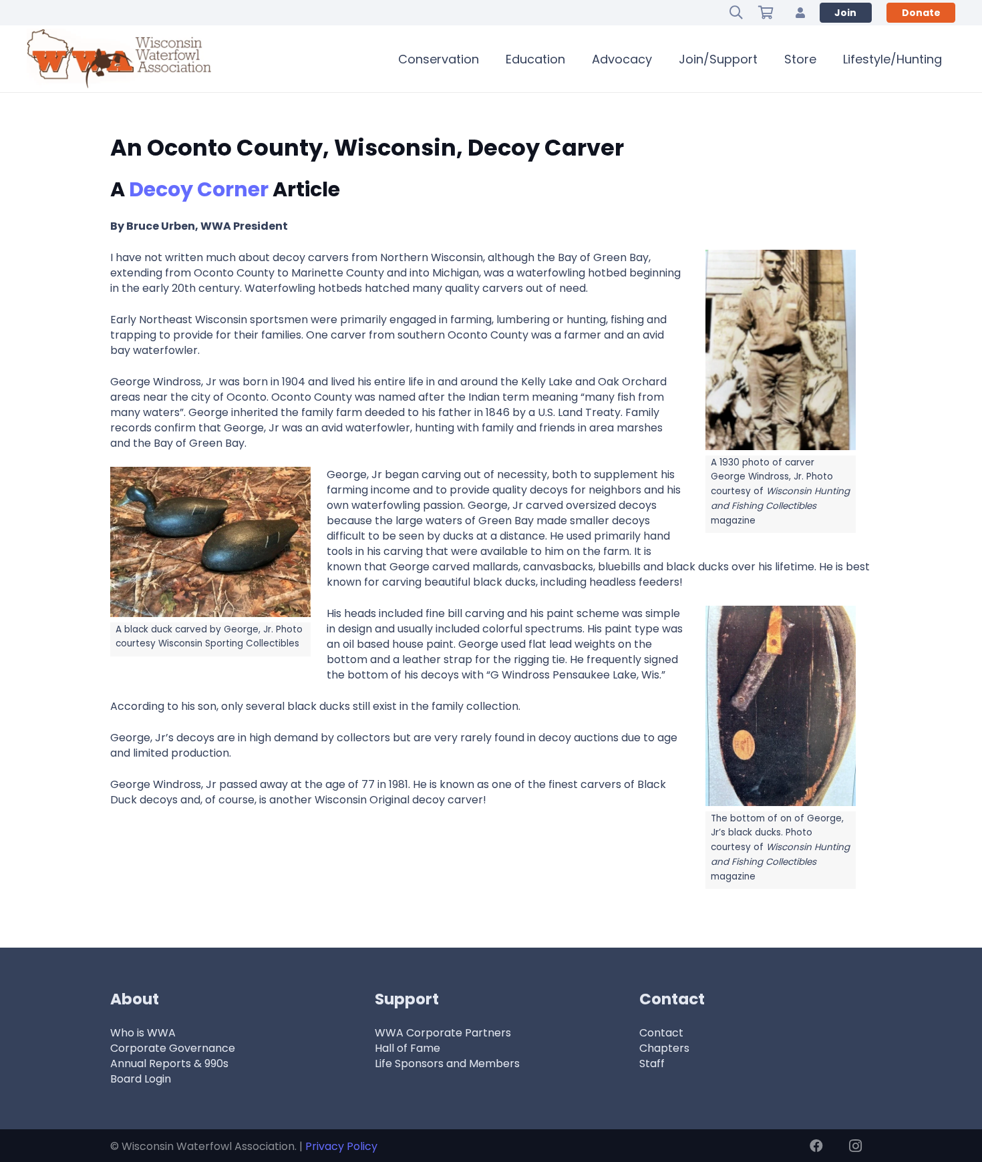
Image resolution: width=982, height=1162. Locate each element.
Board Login (140, 1079)
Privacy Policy (341, 1146)
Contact (661, 1032)
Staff (652, 1063)
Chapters (664, 1048)
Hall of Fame (407, 1048)
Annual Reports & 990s (169, 1063)
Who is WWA (143, 1032)
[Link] (800, 12)
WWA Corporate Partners (443, 1032)
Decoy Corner (199, 189)
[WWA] (119, 59)
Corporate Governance (172, 1048)
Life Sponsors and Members (447, 1063)
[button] (736, 12)
